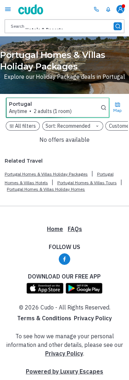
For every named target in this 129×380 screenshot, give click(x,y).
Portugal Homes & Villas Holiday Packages (46, 174)
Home (55, 228)
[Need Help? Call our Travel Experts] (96, 9)
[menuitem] (108, 9)
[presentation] (64, 26)
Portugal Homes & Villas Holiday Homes (46, 189)
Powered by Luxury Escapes (64, 371)
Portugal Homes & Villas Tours (87, 182)
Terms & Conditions (44, 318)
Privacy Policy (93, 318)
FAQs (75, 228)
